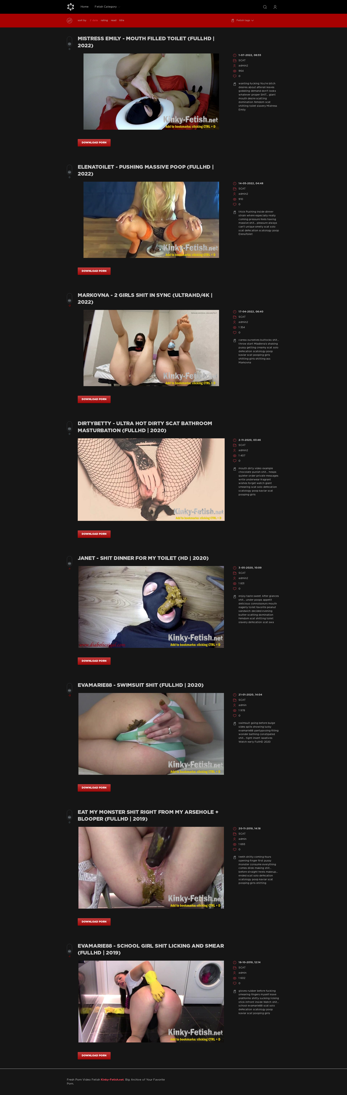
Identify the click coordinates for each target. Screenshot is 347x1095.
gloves (243, 991)
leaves (270, 87)
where (251, 216)
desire (252, 99)
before (263, 723)
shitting (244, 106)
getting (251, 348)
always (272, 223)
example (267, 468)
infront (249, 1002)
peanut (271, 607)
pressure (254, 219)
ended (243, 876)
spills (249, 727)
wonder (243, 734)
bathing (254, 734)
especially (261, 216)
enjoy (242, 596)
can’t (242, 227)
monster (244, 864)
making (259, 868)
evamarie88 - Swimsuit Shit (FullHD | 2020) (141, 685)
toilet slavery (257, 106)
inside (260, 212)
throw (242, 344)
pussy (242, 348)
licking (274, 998)
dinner (269, 212)
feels (264, 219)
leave (273, 995)
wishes (243, 483)
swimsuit (244, 723)
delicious (244, 604)
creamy (261, 348)
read (113, 20)
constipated (267, 734)
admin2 (243, 66)
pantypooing (262, 731)
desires (243, 87)
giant (272, 95)
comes (243, 868)
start (250, 344)
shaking (273, 344)
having (271, 219)
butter (243, 615)
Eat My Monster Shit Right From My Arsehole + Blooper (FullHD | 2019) (148, 816)
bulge (271, 723)
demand (256, 91)
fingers (255, 995)
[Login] (275, 7)
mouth (243, 99)
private (260, 476)
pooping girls (261, 355)
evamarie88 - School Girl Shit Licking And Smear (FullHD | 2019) (151, 949)
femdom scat (262, 102)
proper (255, 95)
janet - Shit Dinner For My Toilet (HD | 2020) (143, 558)
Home (85, 7)
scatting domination (260, 615)
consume (256, 864)
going (254, 723)
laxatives (266, 738)
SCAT (242, 60)
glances (274, 596)
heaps (272, 472)
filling (275, 731)
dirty (251, 468)
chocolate (245, 472)
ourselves (253, 340)
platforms (245, 998)
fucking (254, 84)
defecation (251, 231)
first (260, 861)
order (252, 476)
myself (265, 995)
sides (242, 727)
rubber (252, 991)
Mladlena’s (260, 344)
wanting (244, 84)
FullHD (259, 742)
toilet (252, 607)
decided (257, 611)
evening (267, 611)
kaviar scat (245, 355)
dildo (251, 868)
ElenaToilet (245, 234)
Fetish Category (106, 7)
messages (272, 476)
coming (243, 219)
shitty (250, 857)
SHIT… (264, 95)
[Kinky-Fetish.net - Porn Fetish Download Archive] (71, 7)
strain (242, 216)
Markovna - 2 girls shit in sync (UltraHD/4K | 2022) (145, 299)
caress (243, 340)
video (258, 468)
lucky (268, 727)
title (121, 20)
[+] (69, 39)
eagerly (243, 607)
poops (258, 600)
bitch (272, 84)
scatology (265, 231)
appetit (267, 600)
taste (249, 596)
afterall (261, 87)
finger (253, 861)
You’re (264, 84)
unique (250, 227)
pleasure (262, 223)
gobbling (244, 91)
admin (243, 705)
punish (256, 472)
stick (242, 1002)
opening (244, 861)
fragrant (265, 480)
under (250, 600)
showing (258, 727)
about (252, 87)
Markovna (245, 363)
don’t (265, 91)
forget (252, 483)
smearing (244, 487)
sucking (265, 998)
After (265, 596)
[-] (69, 44)
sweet (257, 596)
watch (261, 483)
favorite (261, 607)
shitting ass (263, 359)
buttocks (266, 340)
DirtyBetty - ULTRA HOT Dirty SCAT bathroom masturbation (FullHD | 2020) (145, 427)
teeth (242, 857)
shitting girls (247, 359)
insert (256, 738)
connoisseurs (259, 604)
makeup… (272, 872)
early (251, 742)
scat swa (268, 622)
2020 (267, 742)
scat (241, 231)
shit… (252, 223)
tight (249, 738)
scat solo (269, 227)
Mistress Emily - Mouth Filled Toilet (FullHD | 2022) (146, 42)
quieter (243, 476)
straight (253, 872)
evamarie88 (246, 731)
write (242, 480)
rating (104, 20)
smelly (259, 227)
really (272, 216)
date (95, 20)
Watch (243, 742)
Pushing (251, 212)
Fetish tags (243, 20)
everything (269, 864)
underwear (253, 480)
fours (268, 857)
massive (244, 223)
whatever (244, 95)
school (243, 1006)
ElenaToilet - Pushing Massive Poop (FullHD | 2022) (146, 170)
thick (242, 212)
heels (261, 872)
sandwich (245, 611)
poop (275, 231)
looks (272, 91)
